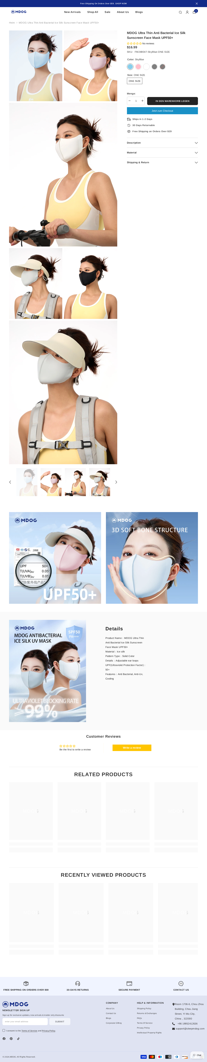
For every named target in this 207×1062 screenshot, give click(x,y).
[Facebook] (4, 1038)
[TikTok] (18, 1038)
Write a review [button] (132, 747)
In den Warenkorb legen (172, 101)
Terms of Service (29, 1031)
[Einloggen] (187, 12)
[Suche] (180, 12)
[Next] (116, 482)
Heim (12, 22)
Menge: (131, 93)
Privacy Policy (48, 1031)
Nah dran (196, 3)
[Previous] (10, 482)
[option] (27, 482)
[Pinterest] (11, 1038)
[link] (55, 558)
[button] (134, 43)
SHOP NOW (121, 3)
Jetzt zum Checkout (162, 110)
